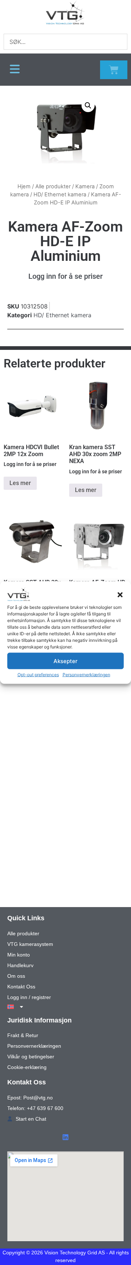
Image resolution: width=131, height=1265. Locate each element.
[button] (120, 595)
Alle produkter (53, 186)
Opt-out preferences (38, 674)
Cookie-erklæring (27, 1067)
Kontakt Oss (21, 987)
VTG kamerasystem (30, 944)
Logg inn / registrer (29, 997)
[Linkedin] (65, 1137)
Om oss (16, 976)
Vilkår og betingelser (30, 1056)
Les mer (20, 483)
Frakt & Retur (22, 1035)
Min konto (18, 955)
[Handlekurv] (113, 69)
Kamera (85, 186)
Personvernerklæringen (86, 674)
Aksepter (65, 660)
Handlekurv (20, 965)
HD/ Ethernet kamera (59, 194)
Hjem (24, 186)
